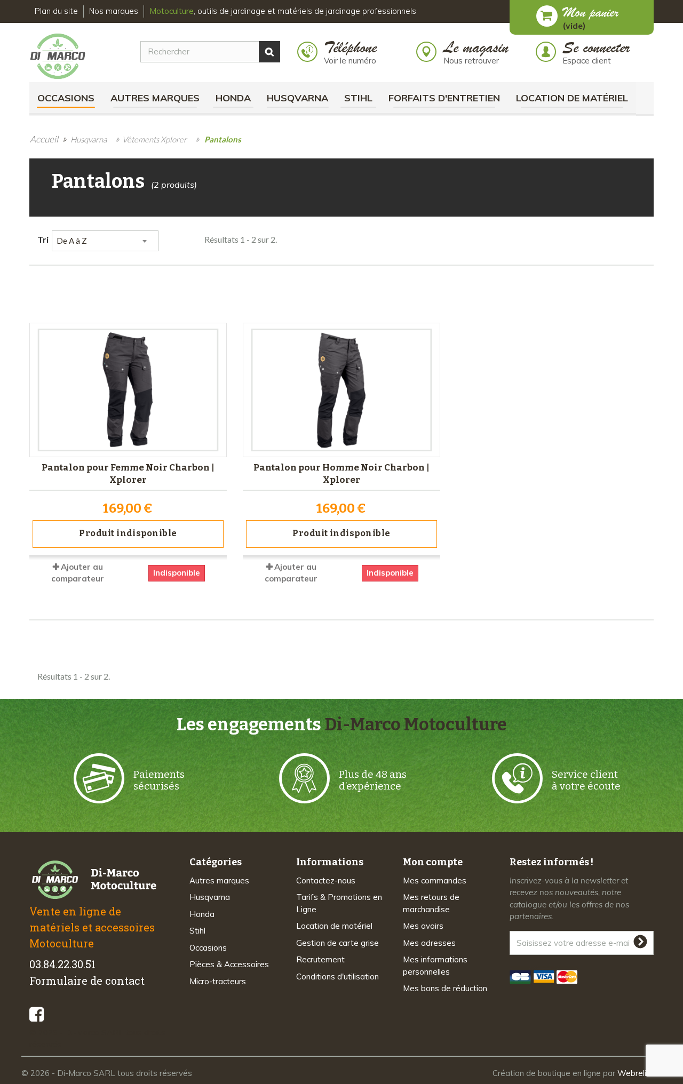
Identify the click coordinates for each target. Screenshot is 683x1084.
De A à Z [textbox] (72, 240)
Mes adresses (429, 943)
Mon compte (433, 862)
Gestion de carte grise (337, 943)
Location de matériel (572, 98)
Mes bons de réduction (445, 988)
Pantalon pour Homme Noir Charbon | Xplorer (341, 473)
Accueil (44, 139)
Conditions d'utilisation (337, 976)
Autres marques (155, 98)
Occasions (65, 98)
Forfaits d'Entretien (444, 98)
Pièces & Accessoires (229, 964)
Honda (233, 98)
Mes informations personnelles (435, 965)
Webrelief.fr (639, 1073)
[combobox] (105, 240)
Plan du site (56, 11)
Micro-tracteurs (217, 981)
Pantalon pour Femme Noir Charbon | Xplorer (128, 473)
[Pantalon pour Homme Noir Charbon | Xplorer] (341, 390)
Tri (43, 239)
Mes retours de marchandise (431, 903)
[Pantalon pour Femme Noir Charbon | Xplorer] (128, 390)
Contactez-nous (325, 880)
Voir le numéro (350, 60)
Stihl (358, 98)
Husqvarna (297, 98)
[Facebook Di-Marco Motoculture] (36, 1014)
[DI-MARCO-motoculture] (65, 57)
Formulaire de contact (87, 980)
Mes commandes (434, 880)
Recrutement (320, 959)
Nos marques (113, 11)
